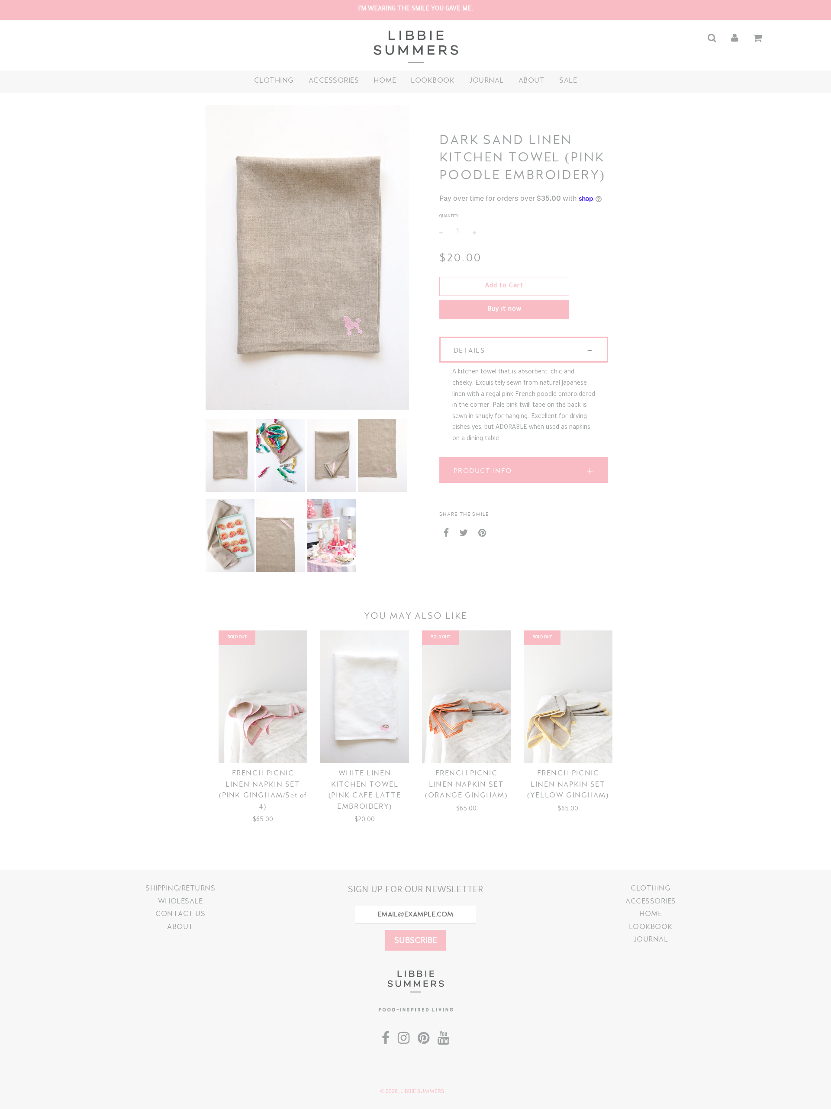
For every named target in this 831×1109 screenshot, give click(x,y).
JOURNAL (486, 80)
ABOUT (532, 80)
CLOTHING (274, 80)
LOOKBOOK (432, 80)
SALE (568, 80)
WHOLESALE (180, 901)
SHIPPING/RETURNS (180, 888)
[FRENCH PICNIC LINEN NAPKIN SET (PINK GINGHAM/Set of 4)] (263, 697)
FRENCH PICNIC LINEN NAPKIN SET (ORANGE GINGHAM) (466, 784)
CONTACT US (180, 914)
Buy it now (504, 309)
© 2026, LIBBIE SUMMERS (412, 1091)
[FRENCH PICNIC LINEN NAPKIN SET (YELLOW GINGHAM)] (568, 697)
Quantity (448, 216)
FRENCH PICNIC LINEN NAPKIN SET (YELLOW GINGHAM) (568, 784)
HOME (385, 80)
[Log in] (734, 38)
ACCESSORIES (334, 80)
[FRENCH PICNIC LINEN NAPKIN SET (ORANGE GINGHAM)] (466, 697)
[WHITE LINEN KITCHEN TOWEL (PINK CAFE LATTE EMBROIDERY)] (364, 697)
